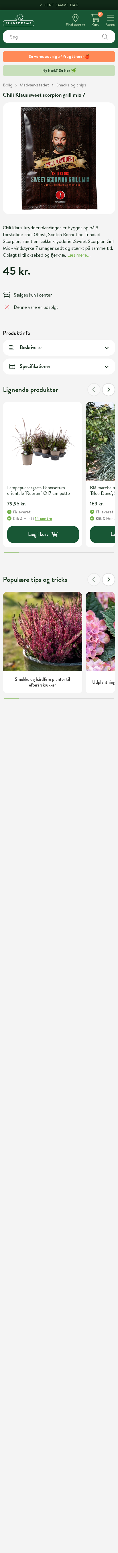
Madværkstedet (34, 85)
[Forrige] (94, 389)
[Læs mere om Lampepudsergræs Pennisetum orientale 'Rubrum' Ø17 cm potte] (42, 441)
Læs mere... (79, 255)
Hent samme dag (61, 5)
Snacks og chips (71, 85)
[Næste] (108, 389)
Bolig (7, 85)
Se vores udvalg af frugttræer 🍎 (59, 56)
